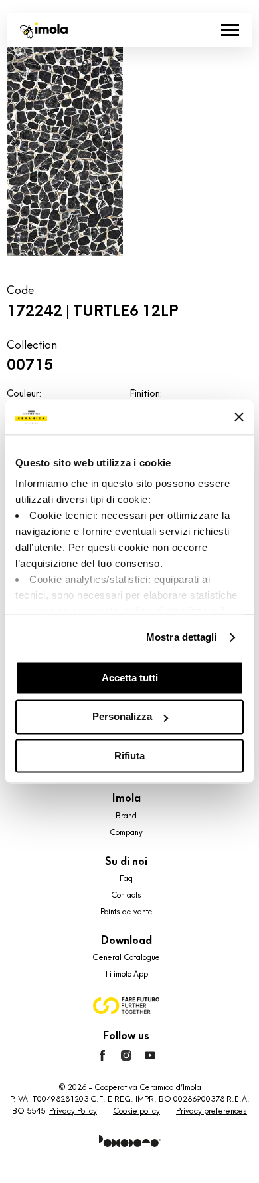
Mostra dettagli (181, 637)
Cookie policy (136, 1111)
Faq (126, 878)
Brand (126, 815)
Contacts (126, 895)
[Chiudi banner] (239, 417)
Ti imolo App (126, 974)
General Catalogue (126, 957)
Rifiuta (129, 755)
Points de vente (126, 911)
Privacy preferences (211, 1111)
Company (126, 832)
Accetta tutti (130, 677)
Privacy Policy (73, 1111)
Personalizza (122, 717)
